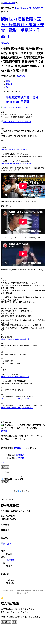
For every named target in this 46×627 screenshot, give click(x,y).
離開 (14, 622)
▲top (3, 462)
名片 (8, 87)
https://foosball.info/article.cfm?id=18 (14, 149)
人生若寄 (20, 458)
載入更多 (5, 467)
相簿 (8, 81)
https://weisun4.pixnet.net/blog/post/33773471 (17, 399)
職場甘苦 (20, 455)
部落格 (9, 84)
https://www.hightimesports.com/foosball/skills (17, 163)
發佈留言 (5, 482)
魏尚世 (4, 431)
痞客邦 (17, 448)
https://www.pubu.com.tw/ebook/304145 (15, 339)
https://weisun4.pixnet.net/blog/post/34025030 (17, 408)
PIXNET (11, 590)
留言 (22, 448)
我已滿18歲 (6, 622)
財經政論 (21, 76)
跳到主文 (5, 43)
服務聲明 (26, 593)
